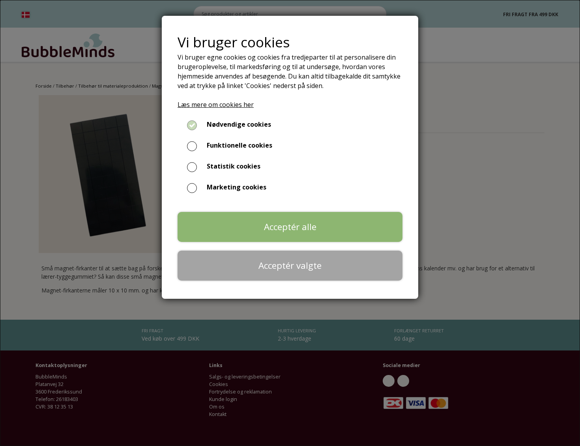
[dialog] (290, 223)
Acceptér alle (290, 227)
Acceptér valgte (290, 265)
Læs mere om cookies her (216, 104)
